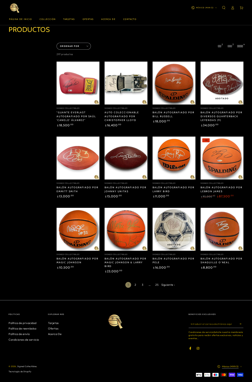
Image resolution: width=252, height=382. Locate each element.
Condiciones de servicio (24, 339)
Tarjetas (53, 323)
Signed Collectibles (27, 366)
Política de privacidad (22, 323)
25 (157, 284)
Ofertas (53, 328)
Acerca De (55, 334)
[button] (223, 7)
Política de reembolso (23, 328)
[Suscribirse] (241, 324)
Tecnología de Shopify (20, 371)
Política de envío (19, 334)
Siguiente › (168, 284)
